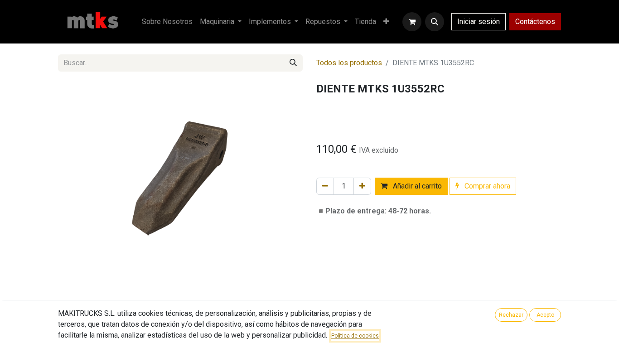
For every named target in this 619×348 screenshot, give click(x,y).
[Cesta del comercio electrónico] (411, 21)
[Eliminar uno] (325, 186)
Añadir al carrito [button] (416, 186)
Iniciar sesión (478, 21)
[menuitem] (167, 22)
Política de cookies (355, 336)
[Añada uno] (362, 186)
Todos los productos (349, 62)
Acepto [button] (545, 315)
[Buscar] (293, 63)
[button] (434, 21)
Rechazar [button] (511, 315)
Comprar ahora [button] (486, 186)
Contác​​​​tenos (535, 21)
